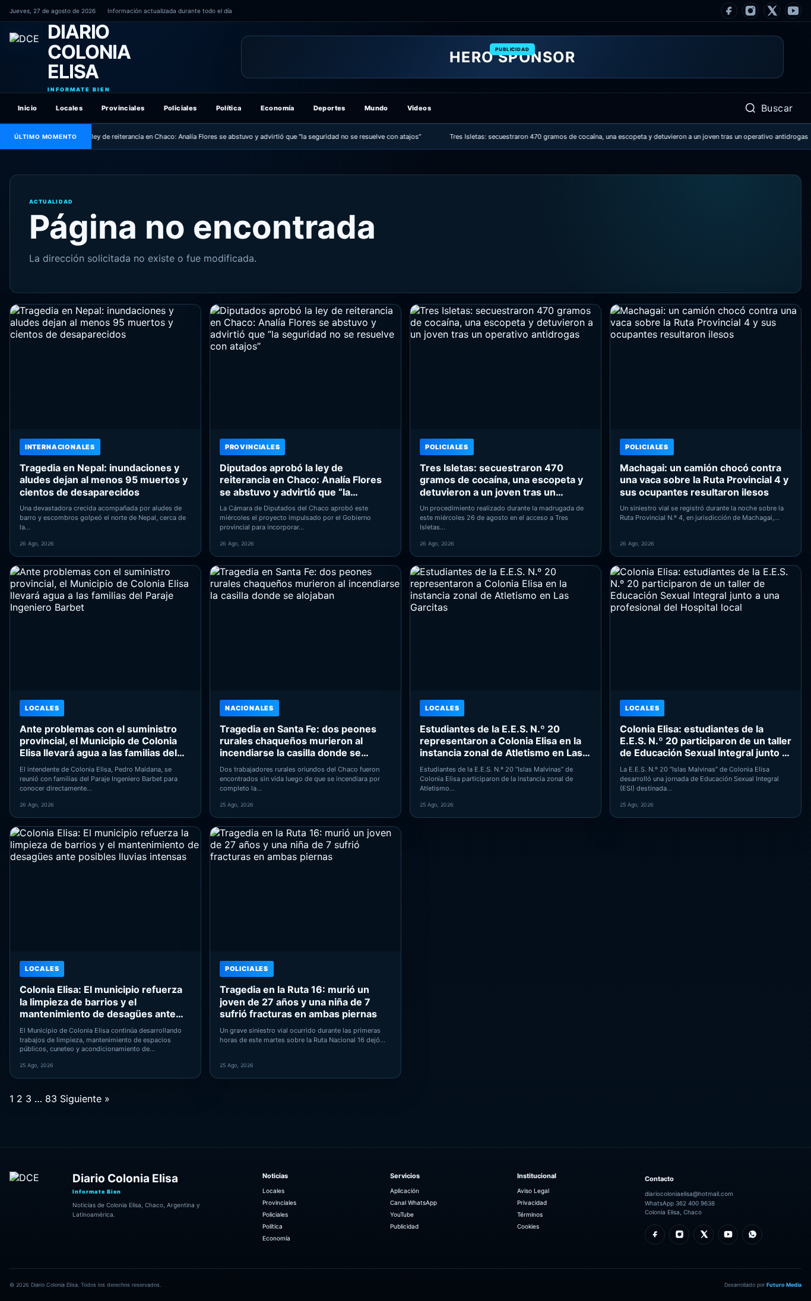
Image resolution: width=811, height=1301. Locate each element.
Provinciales (123, 108)
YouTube (402, 1214)
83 (51, 1099)
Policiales (180, 108)
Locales (69, 108)
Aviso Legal (533, 1190)
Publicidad (404, 1226)
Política (229, 108)
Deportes (329, 108)
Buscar (777, 108)
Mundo (376, 108)
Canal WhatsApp (413, 1202)
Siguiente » (85, 1099)
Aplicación (404, 1190)
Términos (530, 1214)
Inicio (27, 108)
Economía (277, 108)
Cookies (528, 1226)
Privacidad (532, 1202)
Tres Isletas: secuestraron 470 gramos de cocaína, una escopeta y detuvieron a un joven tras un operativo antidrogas (603, 136)
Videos (419, 108)
